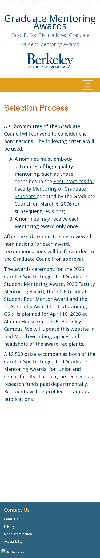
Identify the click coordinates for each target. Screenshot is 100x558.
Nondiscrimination (18, 534)
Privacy (9, 526)
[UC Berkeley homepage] (12, 552)
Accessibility (13, 541)
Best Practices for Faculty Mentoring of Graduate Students (54, 188)
